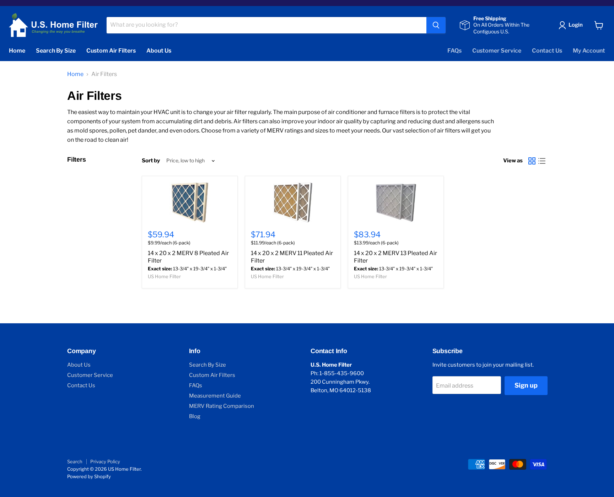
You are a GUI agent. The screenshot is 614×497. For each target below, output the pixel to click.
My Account (589, 50)
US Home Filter (164, 276)
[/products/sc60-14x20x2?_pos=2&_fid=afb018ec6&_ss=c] (293, 202)
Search (74, 461)
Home (17, 50)
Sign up (526, 385)
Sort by (151, 161)
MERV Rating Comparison (221, 406)
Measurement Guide (215, 396)
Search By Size (56, 50)
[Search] (436, 25)
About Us (158, 50)
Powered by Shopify (89, 476)
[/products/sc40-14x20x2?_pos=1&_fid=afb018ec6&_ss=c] (190, 202)
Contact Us (547, 50)
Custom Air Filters (111, 50)
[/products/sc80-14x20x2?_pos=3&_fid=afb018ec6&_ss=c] (396, 202)
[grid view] (532, 161)
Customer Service (496, 50)
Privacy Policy (105, 461)
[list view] (542, 161)
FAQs (454, 50)
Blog (194, 416)
